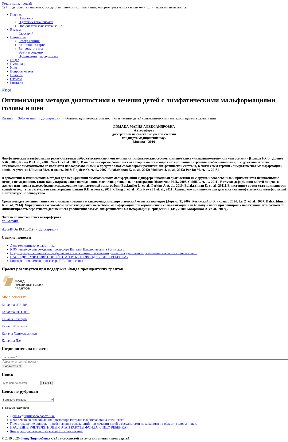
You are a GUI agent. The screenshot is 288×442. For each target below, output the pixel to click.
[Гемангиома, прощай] (6, 90)
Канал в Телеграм (14, 319)
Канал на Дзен (12, 340)
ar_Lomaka (10, 221)
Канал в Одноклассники (19, 333)
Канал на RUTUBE (16, 312)
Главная (7, 118)
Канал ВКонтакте (14, 326)
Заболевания (27, 118)
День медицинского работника (32, 245)
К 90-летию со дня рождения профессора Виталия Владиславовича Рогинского (67, 249)
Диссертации (50, 118)
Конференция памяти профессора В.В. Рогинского (46, 261)
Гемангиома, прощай (17, 3)
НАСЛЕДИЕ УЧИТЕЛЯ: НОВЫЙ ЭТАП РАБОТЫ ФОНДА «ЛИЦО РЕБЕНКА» (69, 257)
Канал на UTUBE (14, 305)
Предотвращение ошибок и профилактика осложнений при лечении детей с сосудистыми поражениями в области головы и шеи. (103, 253)
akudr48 (7, 229)
